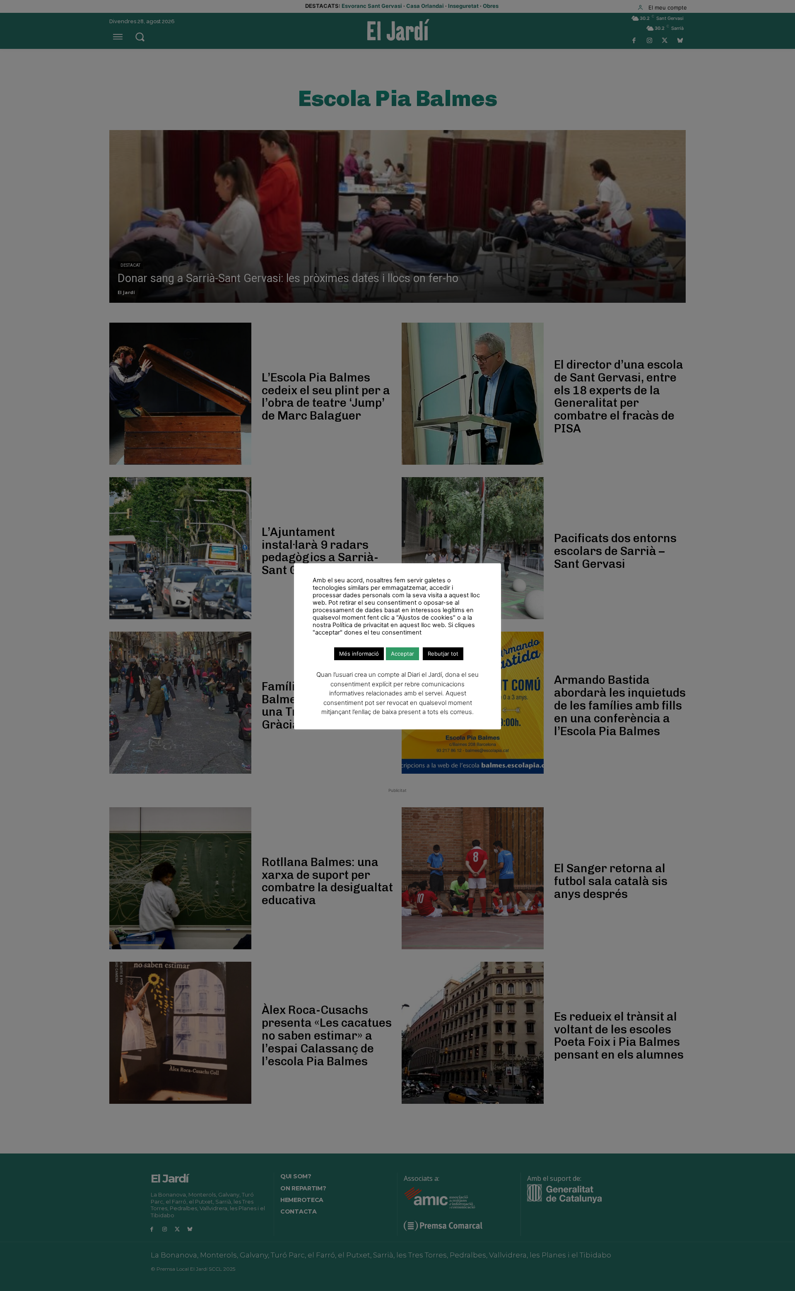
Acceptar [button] (402, 653)
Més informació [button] (359, 653)
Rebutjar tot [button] (443, 653)
